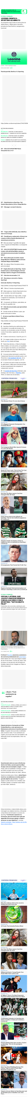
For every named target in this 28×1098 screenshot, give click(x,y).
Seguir (24, 12)
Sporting (10, 655)
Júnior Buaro (22, 657)
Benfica (18, 373)
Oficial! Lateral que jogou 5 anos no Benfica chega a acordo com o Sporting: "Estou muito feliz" (13, 706)
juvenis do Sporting (11, 371)
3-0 (8, 341)
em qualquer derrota (15, 358)
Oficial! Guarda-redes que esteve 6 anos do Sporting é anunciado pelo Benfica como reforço (13, 716)
